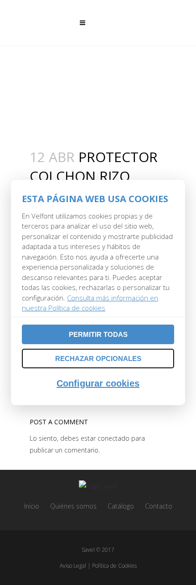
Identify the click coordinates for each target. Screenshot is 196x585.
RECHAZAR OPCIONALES (98, 358)
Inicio (31, 506)
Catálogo (121, 506)
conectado (113, 438)
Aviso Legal (73, 566)
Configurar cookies (98, 383)
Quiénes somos (73, 506)
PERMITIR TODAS (98, 334)
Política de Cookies (114, 566)
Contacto (158, 506)
